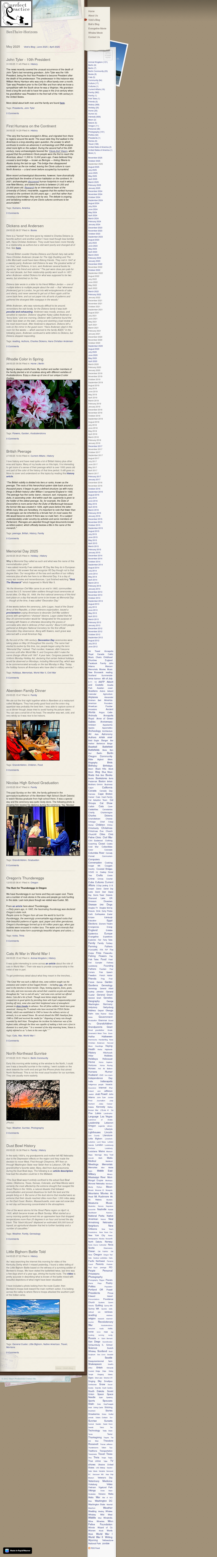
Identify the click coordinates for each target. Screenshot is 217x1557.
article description (63, 1170)
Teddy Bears (107, 1431)
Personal (107, 1270)
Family (41, 533)
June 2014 (93, 573)
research (101, 1318)
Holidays (16, 672)
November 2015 (95, 522)
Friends (92, 978)
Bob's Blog (93, 24)
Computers (94, 859)
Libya (90, 1129)
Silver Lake (98, 1378)
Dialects (109, 895)
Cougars (108, 865)
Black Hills (100, 768)
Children (32, 764)
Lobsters (91, 1141)
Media (109, 1157)
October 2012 (94, 634)
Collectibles (107, 846)
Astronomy (107, 734)
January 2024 (94, 224)
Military (92, 1174)
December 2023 (95, 227)
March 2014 (93, 582)
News (110, 1235)
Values (95, 1471)
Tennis (90, 1434)
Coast (101, 843)
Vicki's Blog (29, 46)
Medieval (109, 1161)
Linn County (94, 1135)
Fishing (92, 956)
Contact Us (94, 37)
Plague (101, 1280)
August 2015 (93, 531)
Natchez (109, 1212)
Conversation (95, 862)
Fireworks (107, 952)
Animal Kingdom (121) (98, 62)
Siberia (110, 1374)
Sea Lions (101, 1354)
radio (110, 1309)
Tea (111, 1427)
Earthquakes (100, 914)
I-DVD (101, 1075)
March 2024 (93, 218)
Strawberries (94, 1413)
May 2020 (92, 358)
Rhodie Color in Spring (24, 359)
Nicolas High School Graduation (32, 782)
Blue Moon (107, 771)
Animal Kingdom (39, 958)
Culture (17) (93, 83)
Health (91, 1049)
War (20, 1035)
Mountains (93, 1193)
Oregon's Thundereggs (25, 878)
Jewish (91, 1094)
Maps (90, 1154)
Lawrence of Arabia (100, 1119)
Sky (100, 1381)
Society (90, 1388)
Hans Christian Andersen (60, 341)
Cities (102, 834)
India (90, 1081)
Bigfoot (100, 759)
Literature (107, 1135)
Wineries (100, 1521)
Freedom (92, 975)
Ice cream (108, 1075)
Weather (16, 1127)
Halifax (91, 1036)
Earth (90, 914)
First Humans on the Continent (31, 125)
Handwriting (103, 1039)
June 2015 (93, 537)
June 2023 (93, 245)
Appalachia (107, 724)
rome (91, 1331)
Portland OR (95, 1289)
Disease (92, 904)
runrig (110, 1335)
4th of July (107, 678)
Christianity (93, 828)
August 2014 (93, 567)
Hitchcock (107, 1052)
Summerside (107, 675)
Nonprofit (109, 1238)
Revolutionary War (100, 1323)
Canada (100, 654)
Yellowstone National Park (100, 1542)
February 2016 (94, 513)
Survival (91, 1424)
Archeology (94, 730)
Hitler (90, 1055)
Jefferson (108, 1090)
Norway (108, 1241)
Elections (92, 923)
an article (17, 906)
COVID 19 (93, 872)
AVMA (102, 737)
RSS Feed (95, 1548)
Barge (109, 743)
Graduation (33, 860)
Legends (101, 1126)
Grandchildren (19, 764)
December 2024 (95, 191)
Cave (110, 806)
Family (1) (92, 95)
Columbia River (96, 852)
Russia (92, 1338)
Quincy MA (108, 1305)
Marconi (108, 666)
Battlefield (107, 746)
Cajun (91, 787)
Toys (110, 1448)
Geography (94, 1001)
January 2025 (94, 188)
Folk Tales (93, 959)
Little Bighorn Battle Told (26, 1251)
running (101, 1335)
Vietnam (92, 1487)
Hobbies (108, 1055)
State (99, 1404)
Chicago (92, 821)
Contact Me (31, 1378)
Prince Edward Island (100, 1294)
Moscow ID (99, 1190)
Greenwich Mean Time (97, 1033)
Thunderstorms (93, 1448)
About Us (93, 15)
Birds (109, 762)
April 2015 (92, 543)
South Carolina (107, 1388)
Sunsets (108, 1420)
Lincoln (108, 1132)
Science (92, 1347)
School (109, 1344)
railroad (91, 1312)
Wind (99, 1518)
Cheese (109, 818)
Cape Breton (105, 793)
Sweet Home (107, 1424)
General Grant (104, 994)
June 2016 (93, 500)
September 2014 (95, 564)
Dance (98, 888)
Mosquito (109, 1190)
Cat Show (106, 803)
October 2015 (94, 525)
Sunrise (26, 1127)
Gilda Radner (100, 1013)
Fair (99, 940)
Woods (101, 1531)
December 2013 (95, 591)
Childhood (107, 657)
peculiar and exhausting (19, 311)
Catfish (91, 806)
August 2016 (93, 494)
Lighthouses (94, 1132)
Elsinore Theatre (105, 923)
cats (60, 985)
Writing (108, 1537)
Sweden (98, 1424)
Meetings (93, 1164)
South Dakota (96, 1391)
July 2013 (92, 607)
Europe (108, 933)
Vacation (109, 1468)
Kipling (110, 1107)
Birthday (92, 765)
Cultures (99, 882)
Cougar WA (94, 865)
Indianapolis (106, 1081)
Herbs (100, 1049)
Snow (102, 1384)
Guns (110, 1033)
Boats (91, 775)
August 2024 (93, 203)
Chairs (99, 657)
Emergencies (93, 927)
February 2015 (94, 549)
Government (105, 1016)
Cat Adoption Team (97, 800)
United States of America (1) (100, 150)
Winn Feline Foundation (100, 1522)
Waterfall (109, 1504)
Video (109, 1484)
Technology (94, 1430)
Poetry (109, 1283)
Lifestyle (108, 1128)
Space (100, 1394)
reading (16, 341)
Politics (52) (93, 134)
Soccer (110, 1384)
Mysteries (91, 1206)
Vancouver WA (98, 1474)
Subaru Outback (102, 1417)
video (70, 1273)
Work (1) (92, 153)
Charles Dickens (38, 341)
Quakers (101, 1302)
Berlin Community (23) (98, 71)
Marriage (98, 1154)
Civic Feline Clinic (100, 835)
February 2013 (94, 622)
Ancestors (92, 709)
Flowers (16, 433)
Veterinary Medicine (100, 1481)
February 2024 (94, 221)
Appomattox (107, 727)
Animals (92, 715)
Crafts (99, 875)
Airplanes (93, 697)
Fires (98, 952)
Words (109, 1530)
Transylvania (92, 1454)
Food (40, 764)
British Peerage (18, 451)
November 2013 (95, 594)
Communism (107, 856)
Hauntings (99, 1046)
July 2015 (92, 534)
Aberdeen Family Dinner (26, 690)
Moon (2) (92, 119)
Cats (14, 1035)
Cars (98, 796)
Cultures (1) (93, 86)
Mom (109, 1177)
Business (108, 784)
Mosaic (91, 1190)
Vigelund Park (105, 1487)
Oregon (34, 882)
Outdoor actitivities (100, 1258)
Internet (102, 1087)
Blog (97, 771)
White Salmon (94, 678)
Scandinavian (107, 1342)
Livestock (108, 1138)
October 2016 (94, 488)
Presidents (17, 108)
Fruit (110, 978)
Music (109, 669)
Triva (90, 1458)
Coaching (92, 843)
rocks (15, 935)
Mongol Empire (95, 1180)
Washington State (96, 1504)
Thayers (106, 1437)
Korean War (93, 1110)
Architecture (107, 731)
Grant (109, 1026)
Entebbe (109, 930)
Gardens (93, 985)
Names (100, 1206)
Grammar (102, 1020)
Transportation (106, 1450)
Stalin (91, 1403)
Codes (109, 843)
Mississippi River (97, 1177)
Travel (64, 1344)
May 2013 (92, 613)
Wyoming (93, 1540)
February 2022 (94, 294)
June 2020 (93, 355)
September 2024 (95, 200)
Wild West (106, 1514)
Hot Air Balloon (105, 1068)
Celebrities (93, 809)
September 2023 (95, 236)
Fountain (102, 969)
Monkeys (108, 1180)
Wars (90, 1501)
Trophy (110, 1458)
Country (91, 869)
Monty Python (95, 1187)
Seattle (108, 1357)
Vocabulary (92, 1494)
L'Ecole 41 (104, 1110)
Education (92, 920)
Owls (110, 1258)
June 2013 (93, 610)
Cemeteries (107, 809)
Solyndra (98, 1388)
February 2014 (94, 585)
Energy (109, 927)
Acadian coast (104, 688)
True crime (94, 1460)
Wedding (92, 1511)
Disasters (108, 901)
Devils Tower (98, 895)
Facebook (92, 663)
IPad (110, 1087)
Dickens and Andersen (25, 225)
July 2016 (92, 497)
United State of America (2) (100, 147)
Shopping (100, 1374)
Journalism (101, 1100)
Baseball (92, 746)
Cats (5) (91, 77)
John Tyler (29, 108)
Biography (93, 762)
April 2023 (92, 251)
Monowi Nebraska (96, 1183)
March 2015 (93, 546)
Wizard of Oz (105, 1527)
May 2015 (92, 540)
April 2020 (92, 361)
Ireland (91, 1091)
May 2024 (92, 212)
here (62, 102)
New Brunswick (95, 672)
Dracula (91, 911)
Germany (107, 1004)
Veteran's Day (105, 1477)
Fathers (108, 946)
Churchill (92, 834)
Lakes (98, 1113)
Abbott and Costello (100, 683)
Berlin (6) (92, 65)
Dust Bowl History (21, 1145)
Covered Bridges (104, 868)
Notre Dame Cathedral (97, 1245)
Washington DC (104, 1500)
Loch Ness (101, 1141)
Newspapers (93, 1238)
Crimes (100, 878)
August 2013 (93, 604)
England (108, 660)
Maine (102, 1151)
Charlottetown (94, 818)
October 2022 (94, 270)
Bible (90, 759)
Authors (25, 341)
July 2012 (92, 643)
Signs (90, 1377)
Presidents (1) (94, 137)
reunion (92, 1322)
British (25, 533)
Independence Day (100, 1078)
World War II (40, 672)
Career (91, 797)
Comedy (109, 853)
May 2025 (92, 176)
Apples (91, 727)
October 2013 (94, 597)
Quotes (104, 1309)
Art (89, 734)
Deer (104, 892)
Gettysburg (92, 1007)
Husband (93, 1074)
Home (34, 363)
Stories (108, 1410)
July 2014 (92, 570)
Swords (90, 1427)
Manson (109, 1151)
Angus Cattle (105, 712)
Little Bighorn (35, 1344)
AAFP (101, 681)
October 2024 (94, 197)
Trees (109, 1453)
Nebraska (107, 1222)
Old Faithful (103, 1251)
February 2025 (94, 185)
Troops (104, 1458)
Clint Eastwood (95, 840)
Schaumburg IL (96, 1344)
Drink (98, 911)
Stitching (108, 1407)
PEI (110, 1267)
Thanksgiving (95, 1437)
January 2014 (94, 588)
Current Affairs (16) (96, 89)
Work (90, 1533)
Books (34, 230)
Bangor (104, 740)
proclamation (13, 612)
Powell (109, 1289)
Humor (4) (92, 113)
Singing (91, 1381)
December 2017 (95, 446)
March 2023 (93, 254)
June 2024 (93, 209)
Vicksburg (92, 1484)
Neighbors (93, 1225)
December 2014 (95, 555)
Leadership (94, 1122)
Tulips (105, 1461)
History (34, 64)
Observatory (108, 1248)
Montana (10, 1347)
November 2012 (95, 631)
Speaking (109, 1397)
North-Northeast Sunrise (26, 1053)
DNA (102, 904)
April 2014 (92, 579)
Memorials (27, 672)
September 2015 (95, 528)
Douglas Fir (93, 907)
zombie (105, 1543)
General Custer (20, 1344)
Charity (91, 812)
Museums (93, 1202)
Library (109, 1126)
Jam (99, 1091)
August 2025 (93, 166)
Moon (109, 1186)
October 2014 (94, 561)
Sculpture (91, 1354)
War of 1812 (107, 1497)
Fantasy (109, 943)
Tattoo (102, 1427)
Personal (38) (94, 128)
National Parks (96, 1215)
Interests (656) (94, 116)
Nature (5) (92, 122)
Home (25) (93, 110)
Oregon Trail (107, 1255)
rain (99, 1312)
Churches (92, 660)
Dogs (109, 904)
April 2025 (55, 46)
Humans (16, 207)
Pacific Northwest (96, 1260)
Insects (109, 1084)
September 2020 (95, 345)
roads (101, 1328)
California (107, 787)
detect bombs (22, 1006)
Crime (91, 878)
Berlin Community (39, 1058)
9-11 (90, 681)
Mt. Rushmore (101, 1196)
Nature (103, 1219)
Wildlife (92, 1517)
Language (93, 1116)
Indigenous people (95, 1084)
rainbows (108, 1311)
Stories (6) (92, 140)
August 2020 (93, 348)
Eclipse (91, 917)
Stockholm (91, 1411)
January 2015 (94, 552)
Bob (97, 775)
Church (109, 831)
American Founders (100, 703)
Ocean (91, 1251)
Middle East (104, 1170)
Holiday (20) (93, 107)
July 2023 (92, 242)
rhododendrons (38, 433)
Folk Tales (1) (94, 98)
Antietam (92, 724)
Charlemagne (106, 812)
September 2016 (95, 491)
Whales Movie (95, 32)
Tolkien (104, 1448)
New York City (96, 1235)
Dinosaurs (92, 901)
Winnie (91, 1527)
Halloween (107, 1036)
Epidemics (93, 933)
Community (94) (95, 80)
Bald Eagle (93, 740)
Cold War (93, 846)
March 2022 (93, 291)
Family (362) (93, 92)
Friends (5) (93, 101)
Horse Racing (106, 1065)
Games (99, 982)
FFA (101, 949)
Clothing (108, 840)
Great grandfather (96, 1030)
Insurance (92, 1087)
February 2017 (94, 476)
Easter (109, 914)
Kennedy (100, 1106)
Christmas (106, 828)
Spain (101, 1397)
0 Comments (12, 113)
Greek (110, 1030)
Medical (92, 1160)
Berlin (41, 363)
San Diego (94, 1341)
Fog (110, 956)
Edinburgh (108, 917)
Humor (108, 1071)
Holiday (34, 555)
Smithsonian (92, 1384)
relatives (109, 1315)
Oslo (90, 1258)
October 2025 (94, 160)
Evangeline (93, 936)
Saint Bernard (107, 1338)
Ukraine (101, 1464)
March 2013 (93, 619)
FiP (106, 949)
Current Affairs (38, 455)
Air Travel (94, 651)
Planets (109, 1279)
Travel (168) (93, 144)
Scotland (92, 675)
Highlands (108, 1049)
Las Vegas (106, 1116)
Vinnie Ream (106, 1491)
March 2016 (93, 509)
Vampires (102, 1471)
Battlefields (93, 749)
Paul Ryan (93, 1267)
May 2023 (92, 248)
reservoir (109, 1318)
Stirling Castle (98, 1407)
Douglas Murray (105, 907)
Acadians (93, 690)
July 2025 (92, 169)
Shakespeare (95, 1364)
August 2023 (93, 239)
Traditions (92, 1450)
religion (92, 1318)
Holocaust (107, 1058)
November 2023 (95, 230)
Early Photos (107, 911)
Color (90, 849)
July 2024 (92, 206)
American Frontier (100, 706)
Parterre (109, 1264)
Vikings (92, 1490)
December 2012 (95, 628)
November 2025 (95, 157)
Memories (92, 1167)
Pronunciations (93, 1299)
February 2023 (94, 257)
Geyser (101, 1010)
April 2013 (92, 616)
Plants (90, 1283)
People (91, 1270)
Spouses (107, 1400)
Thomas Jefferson (106, 1444)
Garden (25, 433)
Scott (110, 1351)
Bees (104, 750)
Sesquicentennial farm (100, 1361)
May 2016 (92, 503)
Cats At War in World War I (28, 953)
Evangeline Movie (97, 28)
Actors (102, 691)
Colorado (108, 849)
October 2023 (94, 233)
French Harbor (106, 975)
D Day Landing (102, 885)
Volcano (101, 1493)
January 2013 (94, 625)
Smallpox (108, 1381)
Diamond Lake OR (100, 898)
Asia (96, 734)
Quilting (99, 1305)
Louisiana (92, 1151)
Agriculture (107, 694)
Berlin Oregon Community (100, 754)
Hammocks (92, 1039)
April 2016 (92, 506)
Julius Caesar (105, 1103)
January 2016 (94, 516)
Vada (90, 1471)
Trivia (21, 935)
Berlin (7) (92, 68)
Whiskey (92, 1514)
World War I (29, 1035)
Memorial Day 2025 (22, 551)
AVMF (109, 737)
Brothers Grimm (95, 784)
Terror (109, 1434)
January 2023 (94, 261)
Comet (91, 856)
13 (95, 681)
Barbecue (101, 743)
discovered (33, 181)
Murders (109, 1200)
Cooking (108, 862)
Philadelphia (93, 1273)
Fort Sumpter (95, 962)
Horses (91, 1068)
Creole (109, 875)
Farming (92, 946)
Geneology (92, 988)
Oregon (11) (93, 125)
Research (29, 187)
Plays (100, 1283)
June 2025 (42, 46)
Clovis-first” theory (58, 151)
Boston (102, 781)
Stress (104, 1414)
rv (98, 1338)
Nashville (101, 1209)
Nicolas (101, 1238)
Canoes (91, 794)
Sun (111, 1417)
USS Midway (100, 1468)
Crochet (109, 878)
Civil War (51, 672)
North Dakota (95, 1241)
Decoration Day (46, 640)
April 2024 (92, 215)
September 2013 (95, 600)
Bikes (110, 759)
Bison (90, 768)
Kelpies (91, 1107)
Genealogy (35, 1233)
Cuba (91, 882)
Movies (102, 669)
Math (100, 1158)
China (109, 824)
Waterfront (91, 1508)
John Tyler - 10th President (28, 59)
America (26, 207)
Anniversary (106, 721)
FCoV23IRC (93, 949)
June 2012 (93, 646)
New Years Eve (105, 1232)
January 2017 (94, 479)
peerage (16, 533)
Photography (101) (96, 131)
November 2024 (95, 194)
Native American (51, 1344)
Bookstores (101, 778)
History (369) (93, 104)
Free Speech (105, 972)
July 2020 (92, 352)
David (97, 892)
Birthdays (107, 765)
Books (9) (92, 74)
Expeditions (107, 936)
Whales (108, 1511)
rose (106, 1331)
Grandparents (95, 1026)
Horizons (92, 1065)
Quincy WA (93, 1308)
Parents (100, 1264)
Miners (109, 1174)
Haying (108, 1045)
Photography (37, 1127)
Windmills (107, 1517)
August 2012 (93, 640)
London (99, 1144)
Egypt (109, 920)
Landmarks (108, 1113)
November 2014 (95, 558)
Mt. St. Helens (100, 1198)
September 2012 (95, 637)
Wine (92, 1521)
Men (103, 1167)
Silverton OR (108, 1378)
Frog (103, 978)
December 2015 (95, 519)
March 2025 (93, 182)
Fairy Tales (107, 940)
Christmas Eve (95, 831)
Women (91, 1530)
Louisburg (108, 1148)
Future (91, 981)
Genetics (108, 997)
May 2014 (92, 576)
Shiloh (99, 1367)
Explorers (92, 940)
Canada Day (106, 790)
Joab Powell (101, 1094)
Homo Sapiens (106, 1062)
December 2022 (95, 264)
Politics (91, 1286)
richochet (91, 1328)
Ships (104, 1371)
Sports (91, 1400)
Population (108, 1286)
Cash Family (107, 797)
